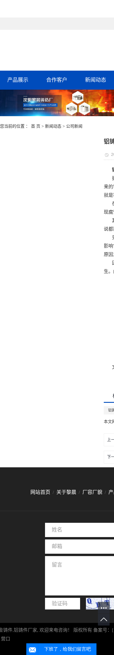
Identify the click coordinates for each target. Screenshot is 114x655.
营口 (5, 638)
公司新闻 (74, 126)
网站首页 (40, 492)
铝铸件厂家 (25, 630)
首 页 (35, 126)
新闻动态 (53, 126)
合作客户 (56, 80)
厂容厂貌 (92, 492)
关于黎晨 (66, 492)
